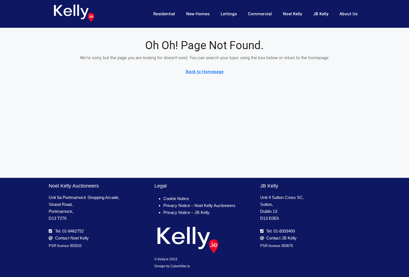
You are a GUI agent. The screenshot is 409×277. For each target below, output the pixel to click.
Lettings (229, 13)
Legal (160, 186)
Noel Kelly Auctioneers (74, 186)
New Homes (198, 13)
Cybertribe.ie (180, 266)
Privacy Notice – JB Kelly (186, 212)
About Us (348, 13)
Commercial (260, 13)
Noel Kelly (292, 13)
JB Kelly (320, 13)
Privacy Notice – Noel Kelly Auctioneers (199, 205)
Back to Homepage (204, 71)
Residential (164, 13)
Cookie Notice (176, 198)
